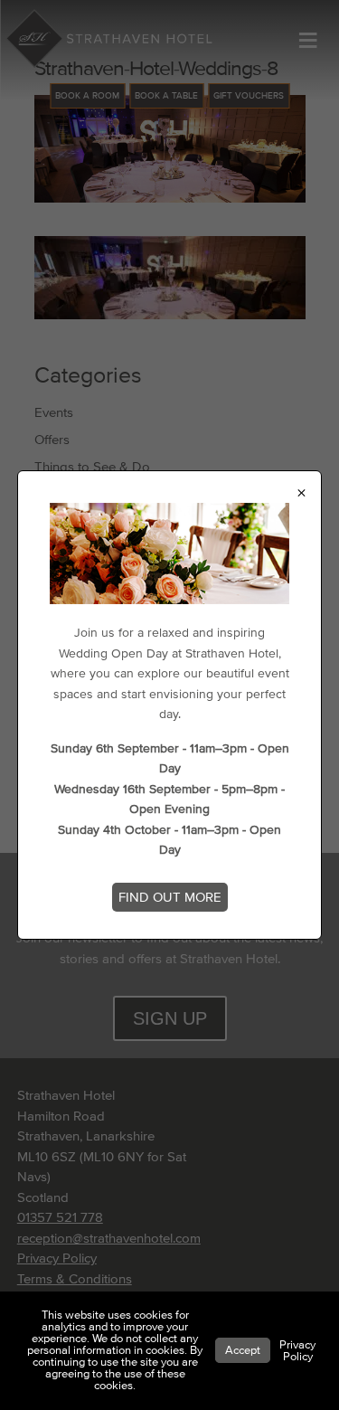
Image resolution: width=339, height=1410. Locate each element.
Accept (242, 1350)
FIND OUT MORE (169, 897)
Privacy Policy (297, 1351)
